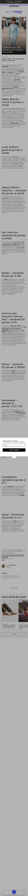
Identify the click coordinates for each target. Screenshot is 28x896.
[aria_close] (14, 456)
